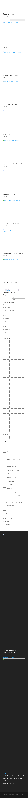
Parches (7, 326)
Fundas (7, 313)
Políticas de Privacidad (9, 652)
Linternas (7, 321)
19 (19, 290)
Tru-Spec (7, 524)
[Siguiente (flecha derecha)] (25, 399)
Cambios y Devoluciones (10, 650)
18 (17, 290)
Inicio (4, 11)
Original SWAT (8, 518)
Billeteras (7, 305)
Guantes (7, 318)
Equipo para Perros (10, 310)
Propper (7, 521)
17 (15, 290)
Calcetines (7, 307)
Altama (7, 516)
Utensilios (7, 335)
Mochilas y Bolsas (9, 324)
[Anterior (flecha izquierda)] (2, 399)
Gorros (7, 316)
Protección (8, 329)
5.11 (6, 513)
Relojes (7, 332)
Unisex (7, 11)
